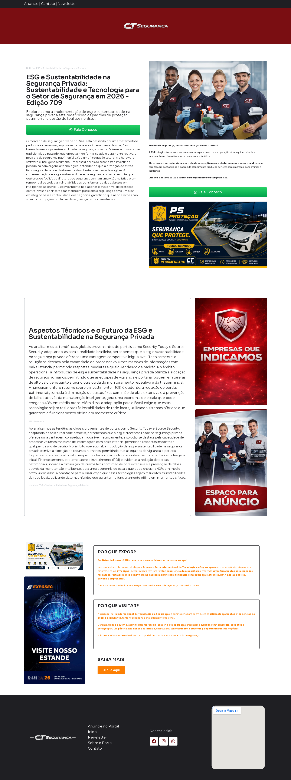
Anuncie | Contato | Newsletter (50, 4)
